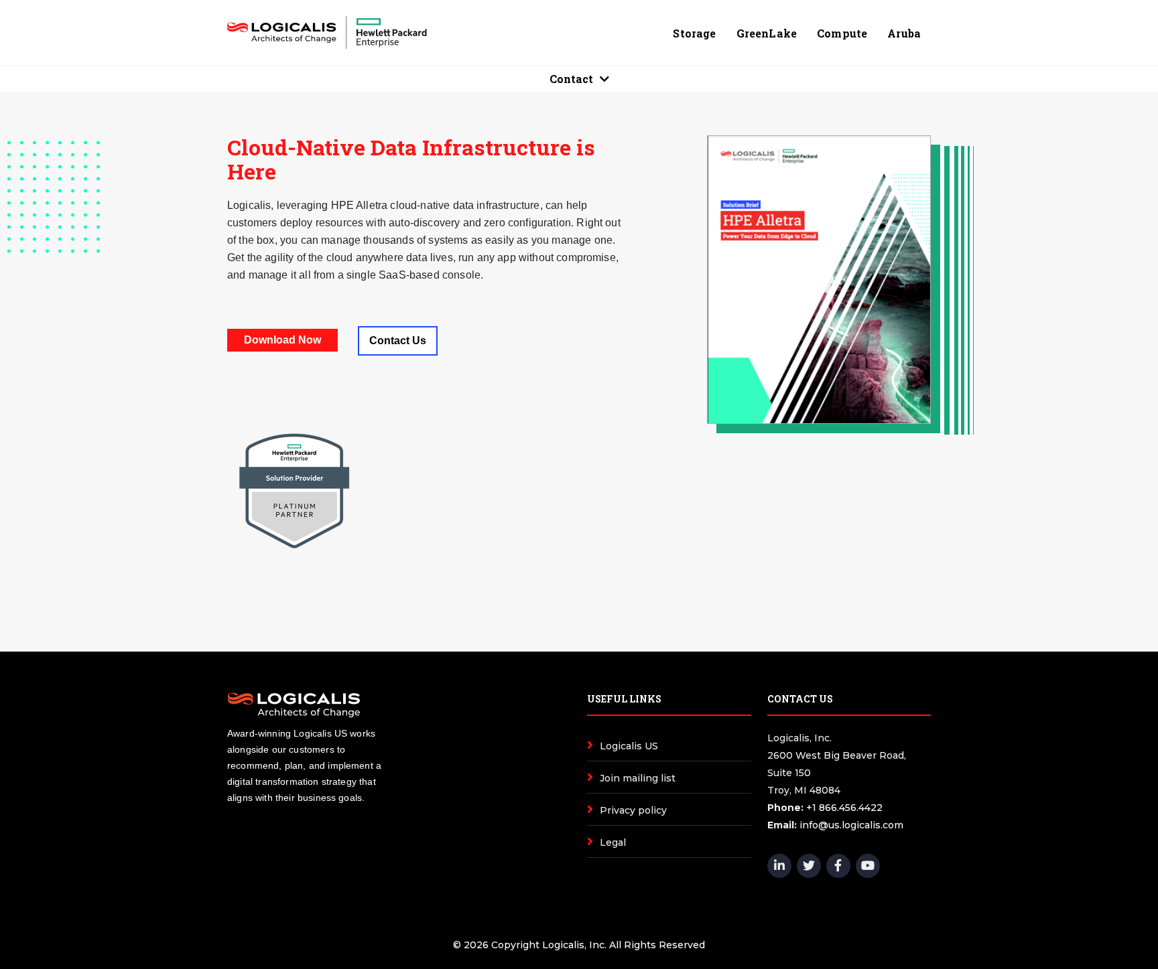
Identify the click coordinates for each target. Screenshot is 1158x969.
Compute (842, 33)
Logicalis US (629, 746)
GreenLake (766, 33)
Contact (571, 79)
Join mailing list (638, 778)
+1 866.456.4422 (844, 808)
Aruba (904, 33)
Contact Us (397, 340)
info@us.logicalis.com (851, 825)
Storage (694, 33)
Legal (613, 842)
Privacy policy (633, 810)
